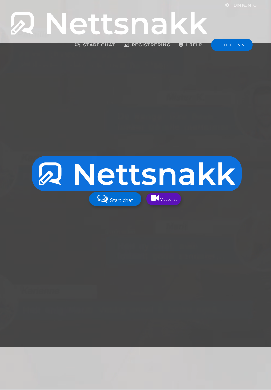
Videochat (168, 199)
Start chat (121, 200)
